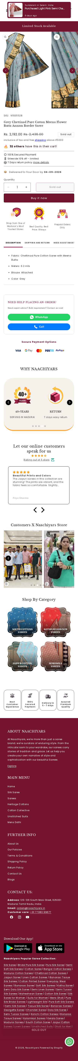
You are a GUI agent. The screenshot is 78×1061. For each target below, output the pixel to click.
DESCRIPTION (13, 242)
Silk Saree (14, 792)
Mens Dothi (14, 822)
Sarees (12, 798)
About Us (13, 843)
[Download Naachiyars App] (18, 952)
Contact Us (15, 873)
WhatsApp (41, 317)
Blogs (11, 879)
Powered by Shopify (51, 1047)
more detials (41, 162)
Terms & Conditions (20, 855)
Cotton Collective (18, 810)
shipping (40, 140)
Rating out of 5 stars (37, 459)
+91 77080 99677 (40, 912)
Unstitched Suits (18, 816)
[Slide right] (72, 70)
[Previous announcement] (7, 26)
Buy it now (39, 198)
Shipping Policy (17, 861)
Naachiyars (32, 1047)
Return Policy (16, 867)
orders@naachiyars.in (31, 908)
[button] (7, 10)
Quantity (9, 179)
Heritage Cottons (18, 804)
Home (11, 786)
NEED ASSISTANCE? (64, 242)
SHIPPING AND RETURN (37, 242)
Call (41, 326)
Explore (12, 766)
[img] (39, 456)
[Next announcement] (71, 26)
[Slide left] (6, 70)
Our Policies (15, 849)
